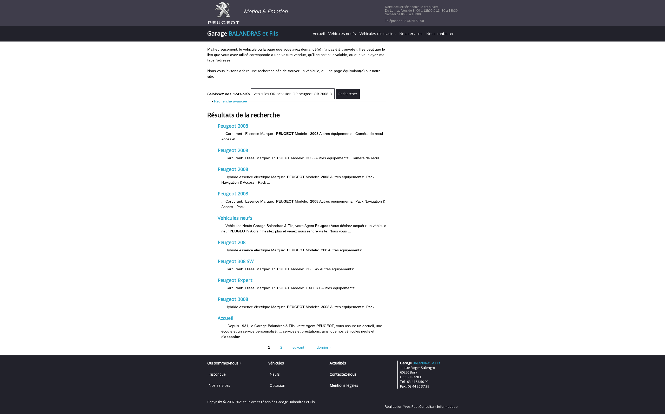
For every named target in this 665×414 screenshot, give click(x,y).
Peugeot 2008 (233, 126)
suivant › (299, 347)
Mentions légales (344, 385)
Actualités (338, 363)
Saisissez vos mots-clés (229, 94)
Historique (217, 374)
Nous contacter (440, 33)
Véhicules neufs (342, 33)
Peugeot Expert (235, 280)
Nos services (411, 33)
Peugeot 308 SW (236, 261)
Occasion (277, 385)
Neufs (275, 374)
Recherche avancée (230, 101)
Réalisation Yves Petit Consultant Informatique (421, 406)
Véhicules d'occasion (378, 33)
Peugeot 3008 (233, 299)
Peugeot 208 (231, 242)
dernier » (324, 347)
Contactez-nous (343, 374)
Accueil (319, 33)
